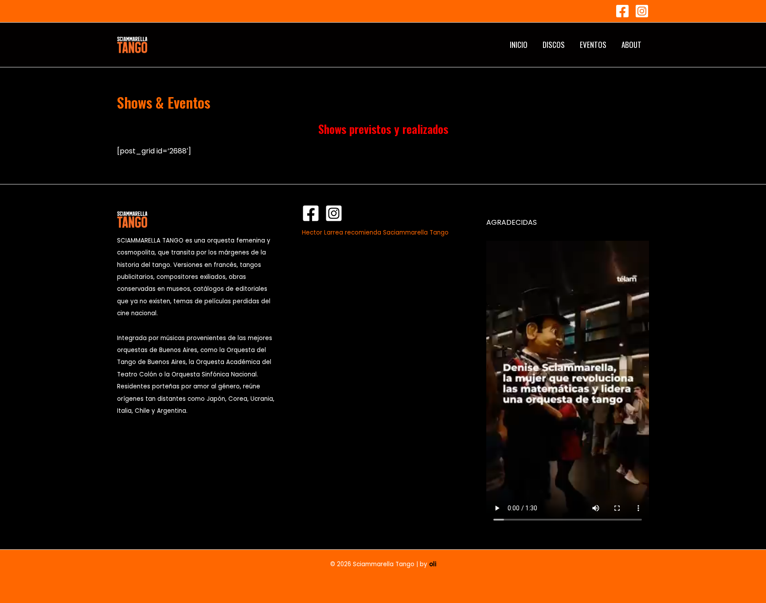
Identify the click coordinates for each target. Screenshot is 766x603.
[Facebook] (622, 11)
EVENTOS (593, 44)
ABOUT (631, 44)
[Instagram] (642, 11)
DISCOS (554, 44)
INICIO (519, 44)
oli (432, 564)
